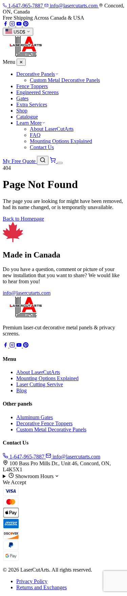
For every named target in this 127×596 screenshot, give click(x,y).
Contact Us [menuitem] (42, 147)
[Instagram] (12, 24)
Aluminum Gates (34, 417)
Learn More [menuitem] (29, 123)
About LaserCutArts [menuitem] (51, 129)
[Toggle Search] (42, 160)
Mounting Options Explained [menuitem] (61, 141)
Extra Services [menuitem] (31, 104)
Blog (21, 390)
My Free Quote (20, 161)
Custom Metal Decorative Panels (51, 429)
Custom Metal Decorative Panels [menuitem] (65, 80)
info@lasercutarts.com (26, 293)
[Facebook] (6, 24)
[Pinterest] (25, 24)
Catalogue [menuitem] (27, 117)
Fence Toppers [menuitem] (32, 86)
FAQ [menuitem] (35, 135)
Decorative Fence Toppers (44, 423)
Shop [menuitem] (21, 111)
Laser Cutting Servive (39, 384)
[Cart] (53, 161)
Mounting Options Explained (47, 378)
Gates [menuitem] (22, 98)
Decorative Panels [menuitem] (35, 74)
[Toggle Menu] (60, 163)
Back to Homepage (23, 219)
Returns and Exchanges (41, 587)
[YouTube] (19, 24)
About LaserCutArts (38, 372)
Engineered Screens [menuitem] (37, 92)
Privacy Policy (31, 581)
